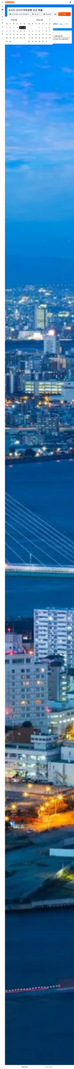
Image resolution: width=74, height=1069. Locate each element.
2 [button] (10, 27)
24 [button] (13, 38)
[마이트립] (2, 26)
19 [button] (20, 34)
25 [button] (17, 38)
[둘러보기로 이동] (2, 16)
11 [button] (17, 31)
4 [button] (17, 27)
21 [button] (35, 38)
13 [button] (24, 31)
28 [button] (36, 41)
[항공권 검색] (2, 6)
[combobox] (20, 14)
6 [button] (24, 27)
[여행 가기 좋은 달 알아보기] (2, 22)
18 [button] (17, 34)
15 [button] (6, 34)
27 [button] (24, 38)
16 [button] (10, 34)
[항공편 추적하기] (2, 19)
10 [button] (13, 31)
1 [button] (39, 27)
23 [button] (10, 38)
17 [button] (13, 34)
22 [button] (7, 38)
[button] (2, 2)
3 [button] (46, 27)
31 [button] (46, 41)
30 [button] (10, 41)
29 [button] (7, 41)
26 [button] (20, 38)
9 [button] (10, 31)
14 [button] (35, 34)
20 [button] (24, 34)
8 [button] (39, 31)
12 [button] (20, 31)
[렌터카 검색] (2, 12)
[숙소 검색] (2, 9)
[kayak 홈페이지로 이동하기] (9, 2)
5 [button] (20, 27)
